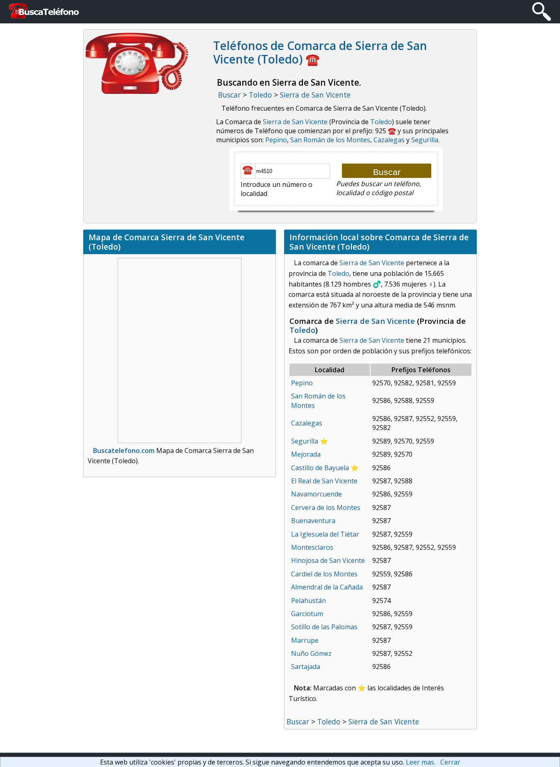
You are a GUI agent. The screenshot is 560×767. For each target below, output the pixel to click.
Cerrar (450, 762)
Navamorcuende (316, 493)
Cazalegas (389, 139)
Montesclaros (312, 547)
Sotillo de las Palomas (324, 626)
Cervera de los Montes (325, 507)
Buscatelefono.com (124, 450)
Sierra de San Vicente (295, 121)
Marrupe (305, 640)
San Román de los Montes (330, 139)
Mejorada (306, 454)
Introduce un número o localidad (276, 189)
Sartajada (305, 666)
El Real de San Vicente (324, 480)
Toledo (381, 121)
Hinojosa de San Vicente (328, 560)
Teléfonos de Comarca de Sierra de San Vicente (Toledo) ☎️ (320, 52)
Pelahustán (308, 600)
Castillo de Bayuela (320, 467)
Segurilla (424, 139)
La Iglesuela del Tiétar (325, 534)
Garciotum (307, 613)
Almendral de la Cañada (327, 587)
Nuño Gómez (311, 653)
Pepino (276, 139)
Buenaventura (313, 520)
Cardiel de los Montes (324, 573)
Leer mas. (420, 762)
